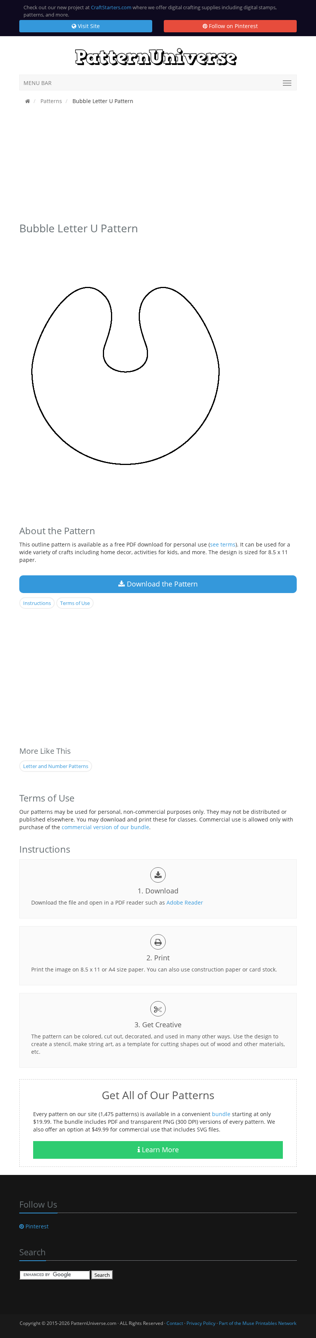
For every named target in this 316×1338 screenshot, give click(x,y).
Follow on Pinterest (232, 26)
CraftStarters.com (111, 7)
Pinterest (36, 1226)
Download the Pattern (161, 583)
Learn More (159, 1149)
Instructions (37, 603)
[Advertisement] (158, 166)
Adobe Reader (184, 902)
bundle (221, 1114)
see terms (222, 544)
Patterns (50, 101)
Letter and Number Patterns (55, 766)
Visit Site (88, 26)
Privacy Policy (201, 1323)
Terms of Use (75, 603)
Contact (174, 1323)
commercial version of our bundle (105, 827)
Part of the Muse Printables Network (257, 1323)
